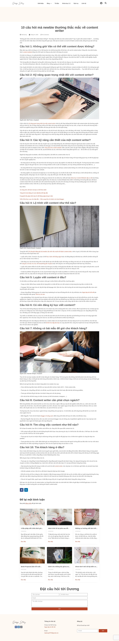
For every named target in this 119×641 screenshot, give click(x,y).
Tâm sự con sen (40, 294)
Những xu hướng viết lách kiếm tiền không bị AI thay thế (86, 528)
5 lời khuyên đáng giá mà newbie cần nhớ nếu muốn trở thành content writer (50, 251)
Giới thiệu (41, 3)
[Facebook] (16, 627)
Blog (48, 3)
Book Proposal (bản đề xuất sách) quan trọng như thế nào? (31, 567)
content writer (58, 466)
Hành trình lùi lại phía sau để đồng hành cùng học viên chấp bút (59, 528)
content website (27, 52)
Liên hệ (84, 3)
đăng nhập (28, 503)
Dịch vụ (76, 3)
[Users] (18, 627)
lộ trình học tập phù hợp (52, 322)
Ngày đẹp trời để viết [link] (49, 627)
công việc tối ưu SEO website (53, 147)
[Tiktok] (21, 627)
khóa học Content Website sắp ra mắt (81, 178)
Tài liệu (57, 3)
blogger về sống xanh (47, 416)
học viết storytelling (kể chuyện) (43, 263)
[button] (21, 490)
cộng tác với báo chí (28, 263)
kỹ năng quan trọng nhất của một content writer (41, 123)
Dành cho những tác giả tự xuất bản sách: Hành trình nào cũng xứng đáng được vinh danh (59, 567)
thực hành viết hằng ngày (53, 256)
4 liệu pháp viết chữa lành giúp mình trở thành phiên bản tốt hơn (31, 528)
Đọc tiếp (23, 541)
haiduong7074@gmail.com (51, 633)
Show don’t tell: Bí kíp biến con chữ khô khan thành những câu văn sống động (86, 567)
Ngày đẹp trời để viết (88, 292)
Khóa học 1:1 (66, 3)
